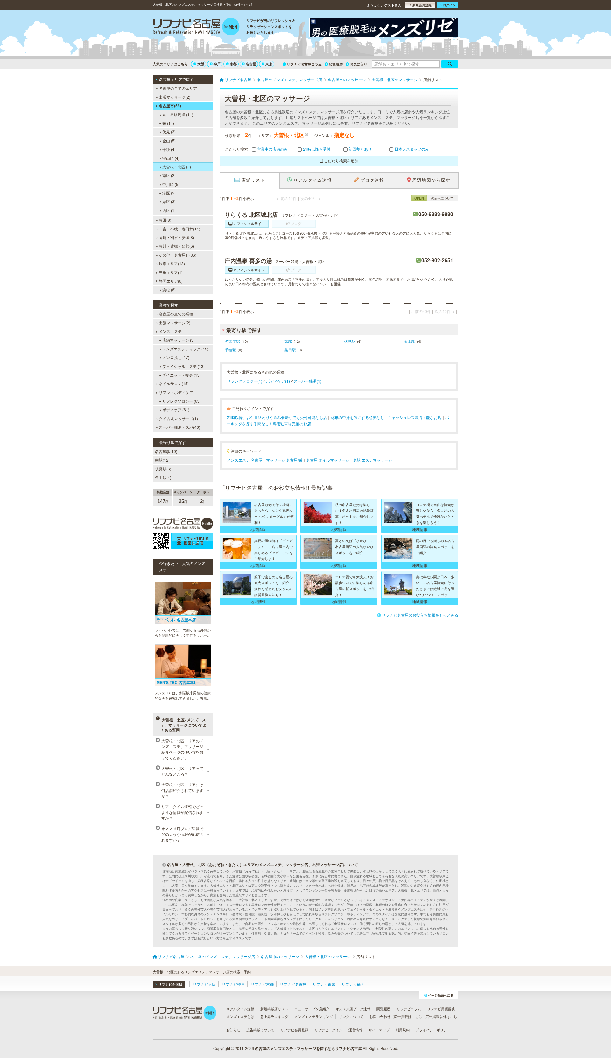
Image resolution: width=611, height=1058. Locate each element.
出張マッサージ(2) (174, 97)
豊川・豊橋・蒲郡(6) (176, 246)
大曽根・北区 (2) (176, 166)
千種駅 (230, 349)
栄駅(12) (162, 459)
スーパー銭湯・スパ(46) (179, 427)
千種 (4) (169, 149)
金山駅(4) (163, 477)
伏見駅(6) (163, 468)
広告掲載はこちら (408, 1016)
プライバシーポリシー (433, 1029)
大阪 (200, 63)
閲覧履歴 (336, 64)
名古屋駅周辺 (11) (177, 114)
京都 (233, 63)
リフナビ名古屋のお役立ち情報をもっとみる (420, 614)
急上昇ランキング (274, 1016)
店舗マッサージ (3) (178, 339)
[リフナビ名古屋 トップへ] (196, 27)
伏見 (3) (169, 131)
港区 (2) (169, 192)
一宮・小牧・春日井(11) (179, 228)
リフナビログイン (328, 1029)
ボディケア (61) (175, 409)
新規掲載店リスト (274, 1008)
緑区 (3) (169, 201)
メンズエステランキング (313, 1016)
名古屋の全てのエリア (178, 88)
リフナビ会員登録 (294, 1029)
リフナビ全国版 (170, 984)
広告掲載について (260, 1029)
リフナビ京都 (262, 984)
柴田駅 (290, 349)
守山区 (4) (170, 158)
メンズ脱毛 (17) (175, 357)
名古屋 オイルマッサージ (327, 459)
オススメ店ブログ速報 (352, 1008)
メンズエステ (170, 331)
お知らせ (233, 1029)
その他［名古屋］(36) (177, 254)
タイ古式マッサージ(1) (178, 418)
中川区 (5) (170, 184)
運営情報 (355, 1029)
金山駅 (409, 341)
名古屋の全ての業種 (176, 313)
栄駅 (288, 341)
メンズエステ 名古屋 (244, 459)
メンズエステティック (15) (185, 348)
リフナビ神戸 (233, 984)
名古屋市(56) (170, 106)
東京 (268, 63)
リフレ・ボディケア (176, 392)
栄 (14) (168, 123)
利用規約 (403, 1029)
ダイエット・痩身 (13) (181, 374)
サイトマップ (379, 1029)
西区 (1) (169, 210)
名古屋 (251, 63)
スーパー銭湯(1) (307, 381)
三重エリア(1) (171, 272)
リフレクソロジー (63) (181, 401)
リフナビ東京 (324, 984)
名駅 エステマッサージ (372, 459)
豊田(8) (165, 219)
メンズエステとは (240, 1016)
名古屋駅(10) (166, 451)
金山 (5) (169, 140)
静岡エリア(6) (171, 281)
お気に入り (358, 64)
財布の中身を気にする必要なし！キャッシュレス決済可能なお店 (386, 417)
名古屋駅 (232, 341)
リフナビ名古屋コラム (304, 64)
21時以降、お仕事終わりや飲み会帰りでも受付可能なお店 (277, 417)
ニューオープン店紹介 (311, 1008)
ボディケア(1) (278, 381)
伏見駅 (349, 341)
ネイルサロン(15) (174, 383)
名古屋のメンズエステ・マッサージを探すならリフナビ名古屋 (308, 1048)
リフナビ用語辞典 (441, 1008)
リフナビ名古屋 (293, 984)
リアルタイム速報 (240, 1008)
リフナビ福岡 (352, 984)
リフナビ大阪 (204, 984)
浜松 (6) (169, 289)
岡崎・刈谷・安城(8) (176, 237)
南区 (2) (169, 175)
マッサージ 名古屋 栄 (284, 459)
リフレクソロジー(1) (244, 381)
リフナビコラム (409, 1008)
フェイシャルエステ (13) (183, 366)
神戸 (217, 63)
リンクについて (351, 1016)
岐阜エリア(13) (172, 263)
